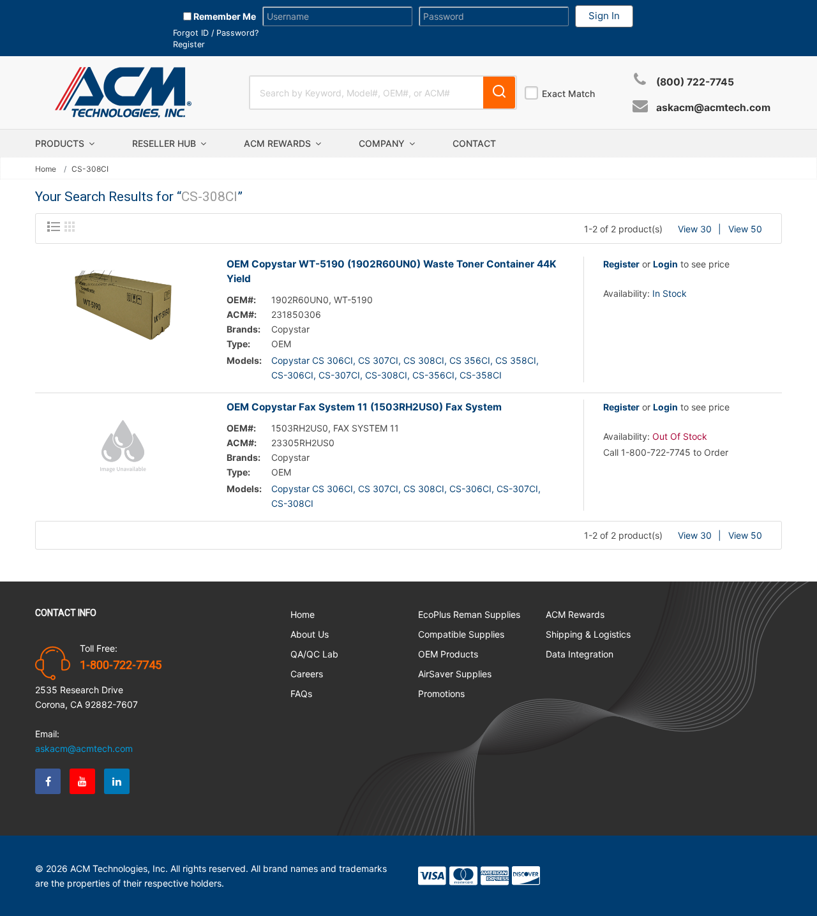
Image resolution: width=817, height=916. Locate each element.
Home (45, 169)
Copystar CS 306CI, (313, 360)
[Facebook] (48, 781)
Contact (474, 143)
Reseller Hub (165, 143)
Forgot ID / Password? (216, 33)
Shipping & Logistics (588, 634)
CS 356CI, (471, 360)
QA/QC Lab (314, 654)
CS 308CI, (425, 360)
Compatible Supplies (461, 634)
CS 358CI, (517, 360)
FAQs (301, 693)
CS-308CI (292, 503)
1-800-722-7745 (120, 665)
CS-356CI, (434, 375)
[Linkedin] (117, 781)
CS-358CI (481, 375)
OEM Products (448, 654)
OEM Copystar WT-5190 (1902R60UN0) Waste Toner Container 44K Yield (392, 271)
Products (61, 143)
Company (383, 143)
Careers (306, 673)
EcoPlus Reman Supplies (469, 614)
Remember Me (223, 16)
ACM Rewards (278, 143)
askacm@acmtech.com (713, 107)
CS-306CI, (293, 375)
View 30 (695, 228)
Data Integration (579, 654)
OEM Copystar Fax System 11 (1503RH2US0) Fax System (364, 407)
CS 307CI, (379, 360)
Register (189, 44)
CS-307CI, (341, 375)
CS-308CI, (387, 375)
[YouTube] (82, 781)
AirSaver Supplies (454, 673)
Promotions (441, 693)
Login (665, 264)
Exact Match (568, 93)
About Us (309, 634)
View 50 (745, 228)
